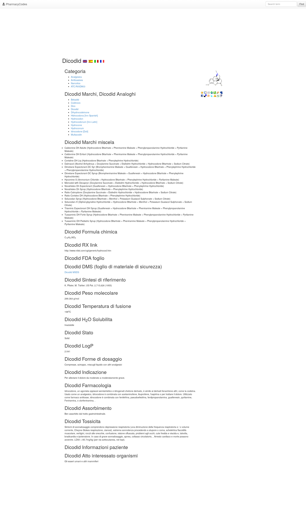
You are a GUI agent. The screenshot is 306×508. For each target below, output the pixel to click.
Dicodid (74, 109)
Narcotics (75, 83)
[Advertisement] (153, 32)
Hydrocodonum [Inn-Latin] (84, 121)
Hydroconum (77, 128)
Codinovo (75, 102)
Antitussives (77, 80)
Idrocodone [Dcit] (79, 131)
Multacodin (76, 134)
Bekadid (75, 99)
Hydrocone (76, 125)
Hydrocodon (77, 118)
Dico (73, 106)
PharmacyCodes (16, 4)
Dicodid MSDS (72, 272)
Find (301, 4)
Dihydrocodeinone (80, 112)
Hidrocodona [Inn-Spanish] (84, 115)
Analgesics (76, 76)
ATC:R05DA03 (78, 86)
